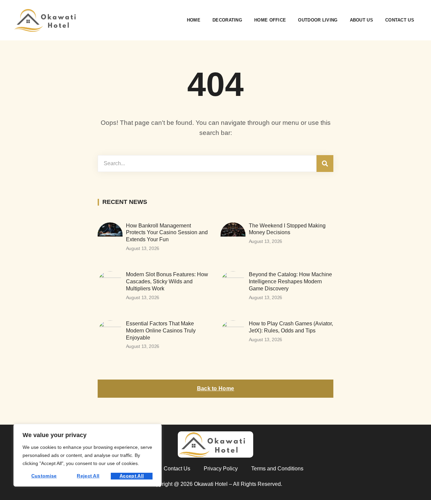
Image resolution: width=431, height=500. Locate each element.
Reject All (88, 475)
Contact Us (399, 20)
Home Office (270, 20)
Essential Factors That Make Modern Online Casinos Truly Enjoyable (161, 331)
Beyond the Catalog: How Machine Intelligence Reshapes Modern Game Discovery (290, 281)
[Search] (325, 163)
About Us (361, 20)
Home (193, 20)
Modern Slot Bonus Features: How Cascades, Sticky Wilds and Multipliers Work (167, 281)
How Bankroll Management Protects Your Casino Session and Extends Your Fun (167, 233)
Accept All (132, 475)
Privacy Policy (221, 468)
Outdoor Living (317, 20)
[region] (87, 455)
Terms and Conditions (277, 468)
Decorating (227, 20)
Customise (44, 475)
